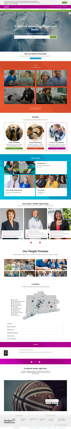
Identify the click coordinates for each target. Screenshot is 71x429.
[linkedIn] (60, 425)
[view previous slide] (31, 242)
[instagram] (65, 425)
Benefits (60, 6)
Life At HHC (64, 6)
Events (58, 9)
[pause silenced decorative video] (70, 13)
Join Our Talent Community (43, 9)
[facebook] (55, 425)
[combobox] (23, 37)
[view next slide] (40, 242)
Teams (52, 6)
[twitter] (58, 425)
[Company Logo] (6, 6)
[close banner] (66, 10)
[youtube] (62, 425)
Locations (56, 6)
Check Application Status (8, 9)
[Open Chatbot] (57, 405)
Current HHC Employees (25, 9)
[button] (35, 108)
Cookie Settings (12, 3)
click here (63, 10)
